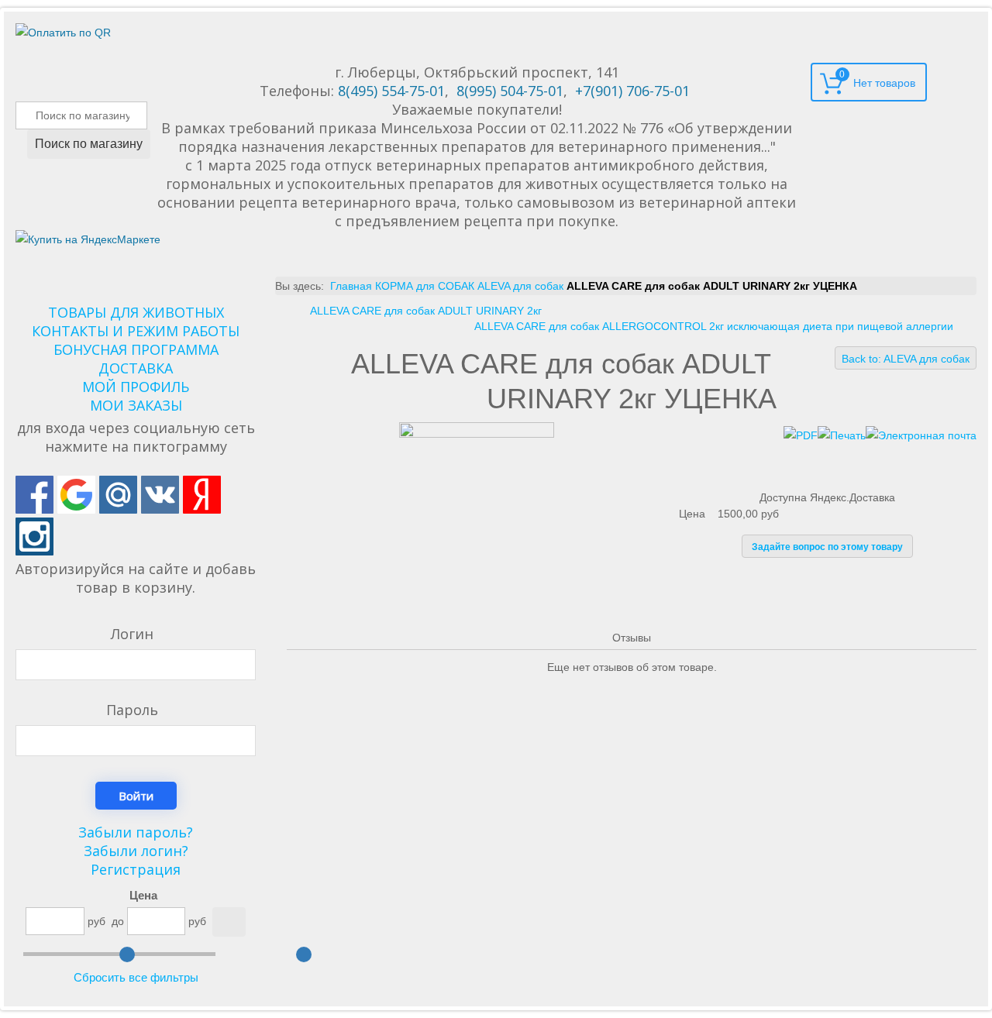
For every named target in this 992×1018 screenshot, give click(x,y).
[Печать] (842, 434)
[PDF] (801, 434)
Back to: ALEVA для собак (906, 359)
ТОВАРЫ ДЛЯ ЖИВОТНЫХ (136, 312)
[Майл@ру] (118, 495)
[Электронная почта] (921, 434)
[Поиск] (228, 922)
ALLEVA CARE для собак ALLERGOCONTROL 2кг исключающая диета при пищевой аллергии (713, 326)
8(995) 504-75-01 (509, 90)
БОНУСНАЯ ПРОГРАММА (136, 349)
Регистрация (136, 869)
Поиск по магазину (89, 143)
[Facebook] (34, 495)
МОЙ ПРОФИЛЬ (135, 386)
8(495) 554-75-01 (391, 90)
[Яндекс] (202, 495)
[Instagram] (34, 536)
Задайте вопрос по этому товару (827, 547)
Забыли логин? (136, 850)
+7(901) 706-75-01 (632, 90)
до (118, 921)
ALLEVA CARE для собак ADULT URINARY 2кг (426, 310)
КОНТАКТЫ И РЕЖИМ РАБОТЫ (135, 331)
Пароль (132, 709)
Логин (132, 633)
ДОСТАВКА (135, 368)
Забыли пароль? (135, 832)
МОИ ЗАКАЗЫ (136, 405)
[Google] (76, 495)
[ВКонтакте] (160, 495)
